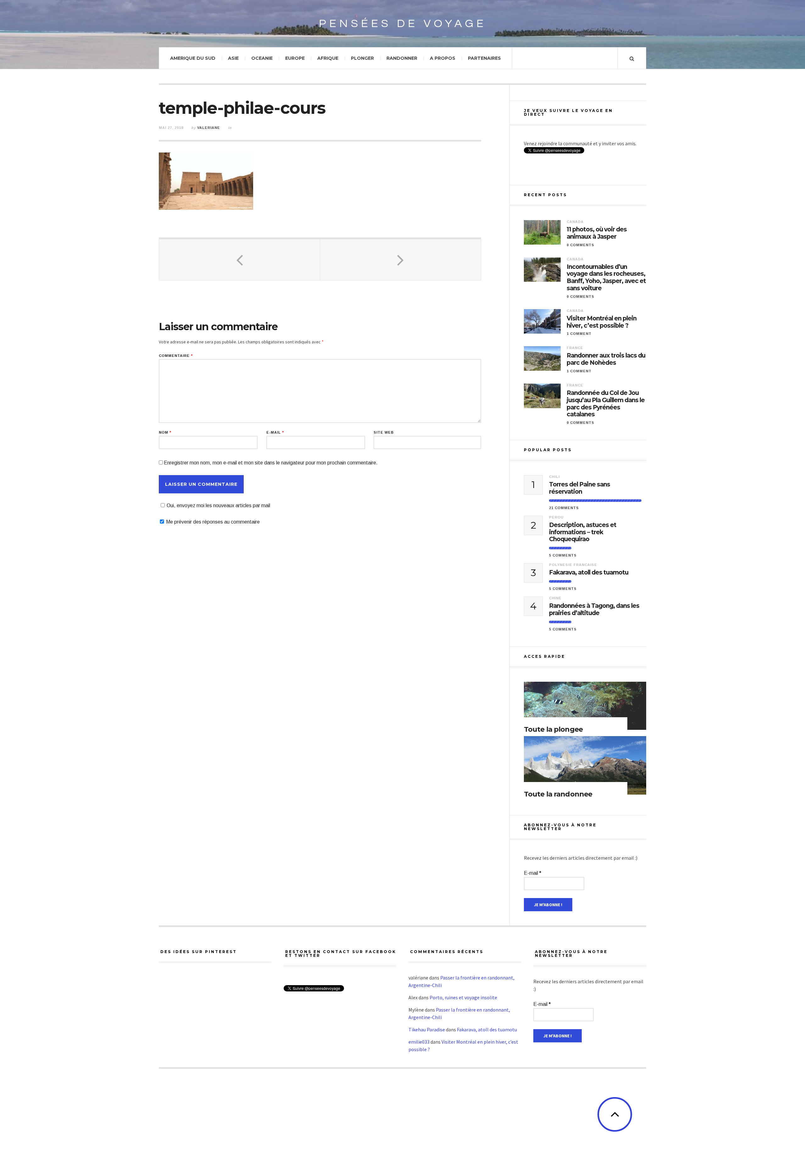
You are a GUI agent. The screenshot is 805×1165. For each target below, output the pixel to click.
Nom (165, 432)
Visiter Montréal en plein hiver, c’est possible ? (601, 322)
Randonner (401, 58)
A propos (442, 58)
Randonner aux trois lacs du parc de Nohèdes (606, 359)
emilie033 (419, 1042)
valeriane (208, 128)
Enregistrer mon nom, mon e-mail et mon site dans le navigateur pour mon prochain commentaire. (271, 462)
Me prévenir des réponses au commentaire (213, 521)
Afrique (327, 58)
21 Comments (564, 508)
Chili (554, 477)
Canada (575, 222)
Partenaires (484, 58)
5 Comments (563, 555)
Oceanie (262, 58)
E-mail (275, 432)
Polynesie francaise (573, 565)
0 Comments (580, 245)
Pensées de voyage (402, 24)
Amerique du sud (192, 58)
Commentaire (176, 356)
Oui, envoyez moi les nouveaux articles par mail (218, 505)
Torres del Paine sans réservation (579, 488)
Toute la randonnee (558, 794)
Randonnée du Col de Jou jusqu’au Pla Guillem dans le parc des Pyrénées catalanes (606, 404)
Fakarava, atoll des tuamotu (588, 572)
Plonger (362, 58)
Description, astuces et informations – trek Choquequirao (582, 532)
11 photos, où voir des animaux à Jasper (597, 233)
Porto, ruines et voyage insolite (463, 997)
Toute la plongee (553, 729)
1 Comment (579, 334)
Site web (384, 432)
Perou (556, 517)
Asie (233, 58)
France (575, 348)
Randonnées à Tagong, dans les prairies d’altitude (594, 609)
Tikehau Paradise (426, 1029)
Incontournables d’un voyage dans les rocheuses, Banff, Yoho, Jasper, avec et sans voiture (606, 278)
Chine (555, 598)
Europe (295, 58)
